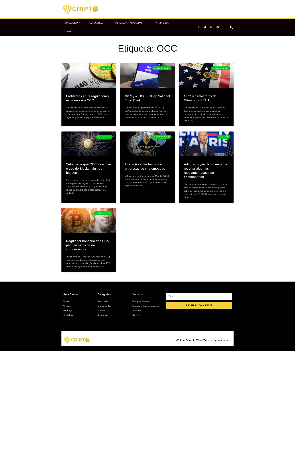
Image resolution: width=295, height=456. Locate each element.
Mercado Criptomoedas (128, 23)
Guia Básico (71, 23)
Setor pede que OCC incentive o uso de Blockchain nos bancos (88, 168)
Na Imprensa (162, 23)
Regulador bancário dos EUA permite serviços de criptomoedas (87, 245)
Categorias (96, 23)
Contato (69, 31)
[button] (231, 27)
